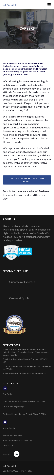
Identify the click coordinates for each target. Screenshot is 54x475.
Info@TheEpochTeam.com (20, 440)
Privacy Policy (26, 471)
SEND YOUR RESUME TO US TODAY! (29, 180)
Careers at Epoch (19, 298)
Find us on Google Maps (13, 406)
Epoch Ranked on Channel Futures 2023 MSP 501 (25, 373)
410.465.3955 (16, 435)
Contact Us (8, 445)
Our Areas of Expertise (22, 281)
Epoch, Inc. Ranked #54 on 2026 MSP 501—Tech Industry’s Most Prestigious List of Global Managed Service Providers (26, 352)
